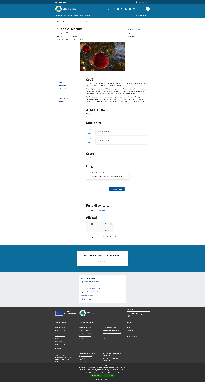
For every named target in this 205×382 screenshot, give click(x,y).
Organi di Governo (60, 327)
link (118, 372)
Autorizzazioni (107, 339)
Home (59, 22)
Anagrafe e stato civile (85, 327)
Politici (57, 339)
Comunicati (130, 330)
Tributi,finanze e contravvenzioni (112, 333)
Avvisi (128, 333)
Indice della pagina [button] (63, 77)
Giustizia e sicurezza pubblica (111, 330)
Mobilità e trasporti (84, 339)
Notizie (128, 327)
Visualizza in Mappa (116, 189)
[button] (102, 379)
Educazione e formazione (109, 327)
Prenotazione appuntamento (87, 353)
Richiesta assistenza (84, 362)
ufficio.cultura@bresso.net (102, 210)
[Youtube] (117, 9)
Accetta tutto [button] (96, 375)
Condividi (129, 29)
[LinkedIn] (125, 9)
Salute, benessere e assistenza (111, 336)
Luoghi (128, 341)
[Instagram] (121, 9)
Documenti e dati (60, 345)
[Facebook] (113, 9)
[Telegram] (129, 9)
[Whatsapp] (133, 9)
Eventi (76, 22)
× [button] (203, 364)
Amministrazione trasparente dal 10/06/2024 (112, 359)
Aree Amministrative (61, 330)
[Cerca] (148, 9)
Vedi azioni (137, 29)
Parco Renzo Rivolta (98, 173)
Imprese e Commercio (85, 333)
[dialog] (102, 372)
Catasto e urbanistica (85, 336)
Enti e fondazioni (60, 336)
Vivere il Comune (67, 22)
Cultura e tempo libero (85, 330)
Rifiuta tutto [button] (109, 375)
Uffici (56, 333)
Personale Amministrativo (62, 342)
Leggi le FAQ (82, 359)
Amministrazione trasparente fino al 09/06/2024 (113, 354)
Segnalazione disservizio (85, 356)
